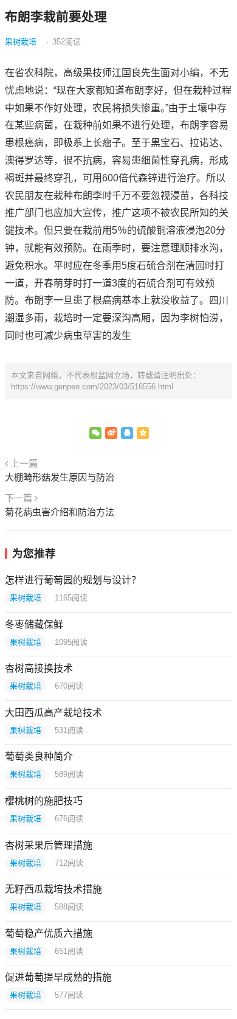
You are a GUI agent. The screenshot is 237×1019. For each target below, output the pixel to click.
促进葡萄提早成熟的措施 (58, 977)
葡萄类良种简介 (39, 756)
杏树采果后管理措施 (48, 845)
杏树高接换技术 (39, 668)
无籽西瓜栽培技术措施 (53, 889)
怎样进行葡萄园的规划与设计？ (73, 580)
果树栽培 (20, 42)
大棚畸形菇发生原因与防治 (59, 477)
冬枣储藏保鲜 (34, 624)
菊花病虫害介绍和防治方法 (59, 512)
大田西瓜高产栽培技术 (53, 713)
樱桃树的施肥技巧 (44, 801)
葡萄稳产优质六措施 (48, 933)
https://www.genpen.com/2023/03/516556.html (92, 386)
